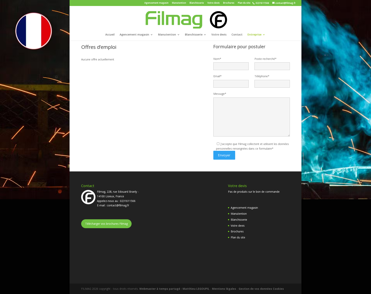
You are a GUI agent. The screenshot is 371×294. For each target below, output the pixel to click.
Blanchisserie (197, 3)
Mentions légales (224, 289)
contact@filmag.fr (118, 205)
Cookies (278, 289)
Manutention (179, 3)
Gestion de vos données (255, 289)
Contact (237, 34)
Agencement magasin (156, 3)
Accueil (110, 34)
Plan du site (244, 3)
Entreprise (254, 34)
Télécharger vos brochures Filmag (106, 223)
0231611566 (262, 3)
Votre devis (213, 3)
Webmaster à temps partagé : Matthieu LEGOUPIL (174, 289)
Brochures (228, 3)
